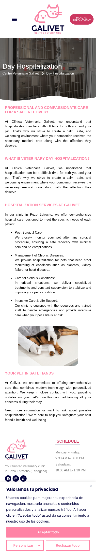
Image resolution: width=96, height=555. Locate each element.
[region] (48, 518)
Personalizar (23, 545)
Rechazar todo (68, 545)
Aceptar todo (48, 532)
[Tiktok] (23, 478)
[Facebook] (8, 478)
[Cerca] (91, 486)
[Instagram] (16, 478)
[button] (14, 19)
